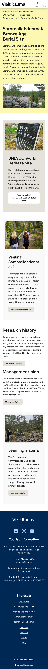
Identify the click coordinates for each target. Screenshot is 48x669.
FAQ (24, 642)
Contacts (24, 632)
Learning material (18, 493)
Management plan (12, 402)
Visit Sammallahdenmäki (21, 309)
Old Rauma (24, 601)
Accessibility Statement (24, 659)
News (24, 637)
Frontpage (7, 11)
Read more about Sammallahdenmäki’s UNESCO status (24, 198)
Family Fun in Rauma (24, 621)
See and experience (24, 11)
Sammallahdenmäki (24, 616)
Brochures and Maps (24, 606)
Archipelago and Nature (24, 611)
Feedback (24, 627)
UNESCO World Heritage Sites (16, 15)
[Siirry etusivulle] (13, 4)
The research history (13, 363)
